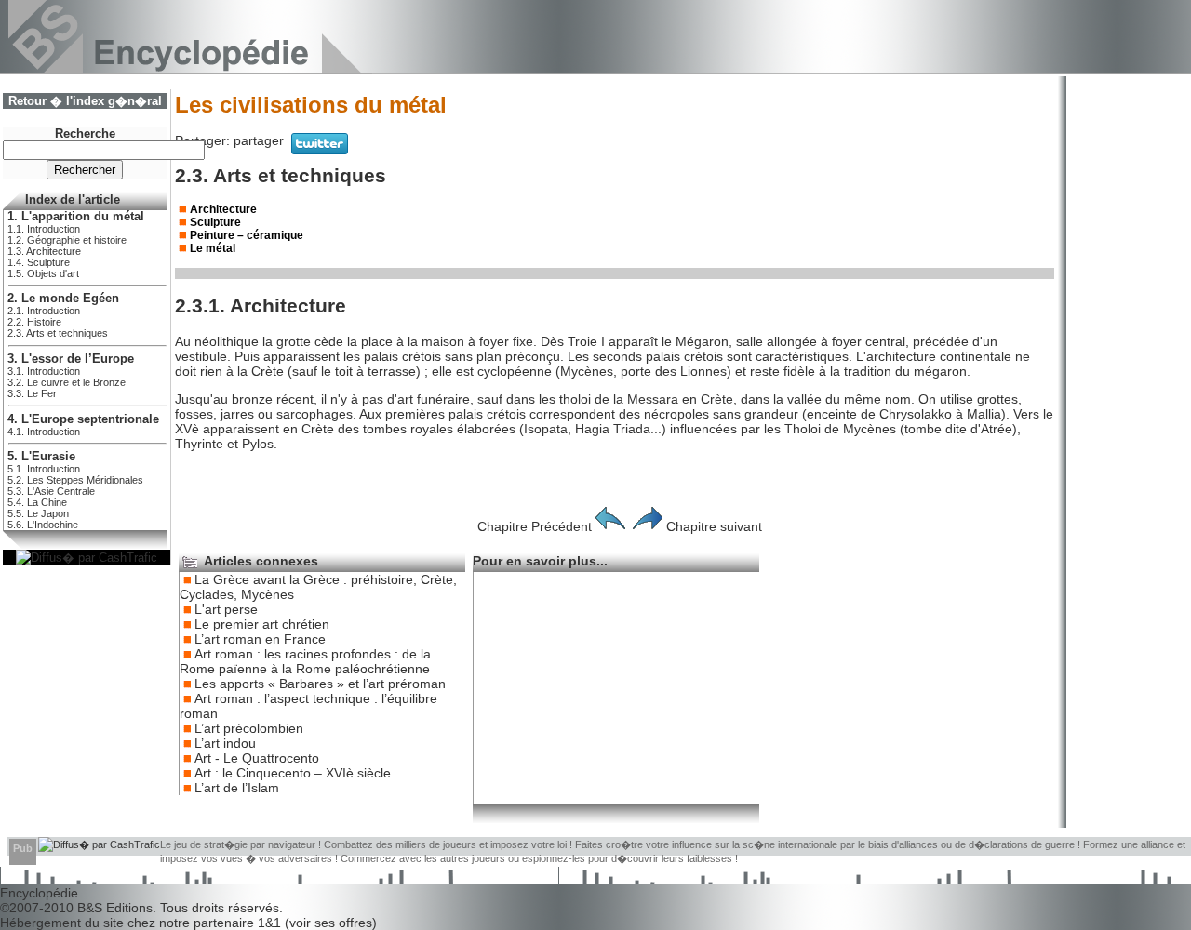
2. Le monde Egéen (63, 298)
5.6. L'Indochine (42, 524)
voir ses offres (330, 922)
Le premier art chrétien (261, 624)
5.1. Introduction (43, 468)
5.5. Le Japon (38, 513)
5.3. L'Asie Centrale (51, 491)
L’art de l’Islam (236, 787)
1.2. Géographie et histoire (67, 240)
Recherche (85, 133)
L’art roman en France (260, 638)
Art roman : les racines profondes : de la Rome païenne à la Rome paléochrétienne (305, 661)
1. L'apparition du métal (75, 216)
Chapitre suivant (714, 526)
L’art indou (225, 743)
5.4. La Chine (37, 502)
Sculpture (215, 222)
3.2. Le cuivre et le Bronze (66, 382)
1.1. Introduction (43, 228)
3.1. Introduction (43, 371)
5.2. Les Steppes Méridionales (75, 479)
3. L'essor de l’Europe (70, 358)
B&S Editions (115, 907)
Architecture (223, 209)
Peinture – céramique (246, 235)
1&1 (271, 922)
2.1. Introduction (43, 310)
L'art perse (226, 609)
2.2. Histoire (34, 321)
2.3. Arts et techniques (57, 333)
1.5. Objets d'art (43, 273)
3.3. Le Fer (32, 393)
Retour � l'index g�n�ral (85, 101)
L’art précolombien (248, 728)
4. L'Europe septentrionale (83, 419)
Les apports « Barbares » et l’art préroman (320, 683)
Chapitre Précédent (534, 526)
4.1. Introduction (43, 431)
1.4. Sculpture (38, 262)
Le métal (212, 248)
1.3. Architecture (44, 251)
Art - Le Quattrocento (256, 758)
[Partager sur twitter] (319, 149)
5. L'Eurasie (41, 456)
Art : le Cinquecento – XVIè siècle (292, 772)
